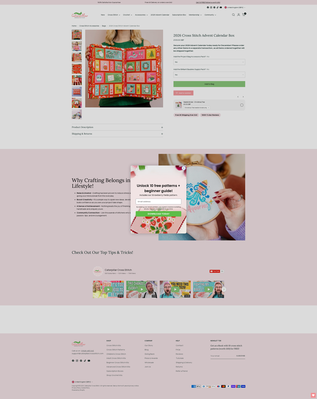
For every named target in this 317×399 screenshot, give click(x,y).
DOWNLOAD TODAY (158, 213)
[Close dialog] (184, 168)
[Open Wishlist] (313, 395)
